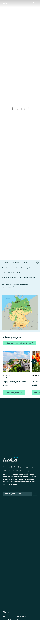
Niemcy (6, 262)
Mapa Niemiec (24, 284)
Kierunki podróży (7, 268)
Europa (18, 268)
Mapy (33, 268)
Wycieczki (16, 262)
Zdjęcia (25, 262)
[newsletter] (35, 494)
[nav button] (37, 262)
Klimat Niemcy (22, 616)
